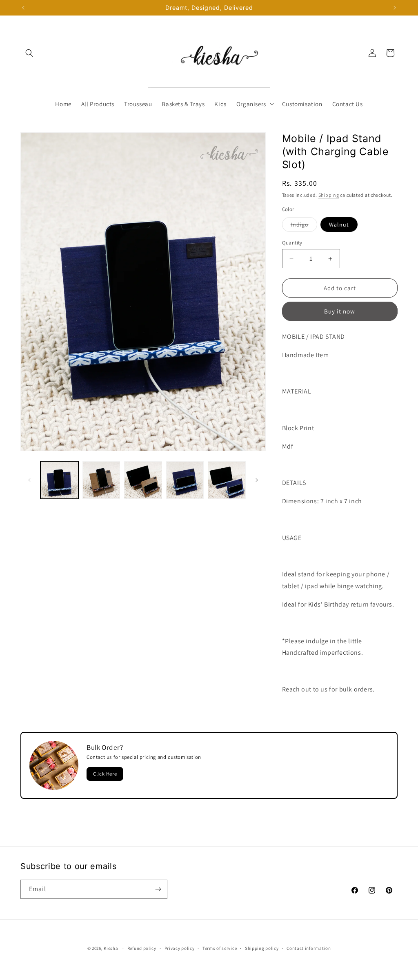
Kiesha (111, 948)
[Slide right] (257, 480)
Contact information (309, 948)
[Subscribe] (158, 889)
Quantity (292, 242)
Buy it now (339, 311)
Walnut (339, 224)
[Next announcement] (395, 8)
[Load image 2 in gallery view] (101, 480)
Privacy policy (180, 948)
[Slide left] (29, 480)
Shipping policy (262, 948)
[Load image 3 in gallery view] (143, 480)
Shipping (328, 195)
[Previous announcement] (23, 8)
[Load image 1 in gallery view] (59, 480)
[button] (29, 53)
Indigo (304, 226)
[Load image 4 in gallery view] (185, 480)
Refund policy (141, 948)
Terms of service (219, 948)
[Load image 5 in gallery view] (227, 480)
